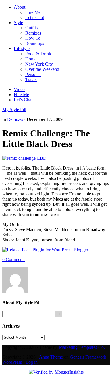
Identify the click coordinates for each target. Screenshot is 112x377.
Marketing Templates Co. (82, 347)
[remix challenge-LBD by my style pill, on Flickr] (24, 158)
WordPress (12, 362)
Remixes (15, 119)
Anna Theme (51, 357)
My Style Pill (14, 109)
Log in (32, 362)
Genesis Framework (88, 357)
